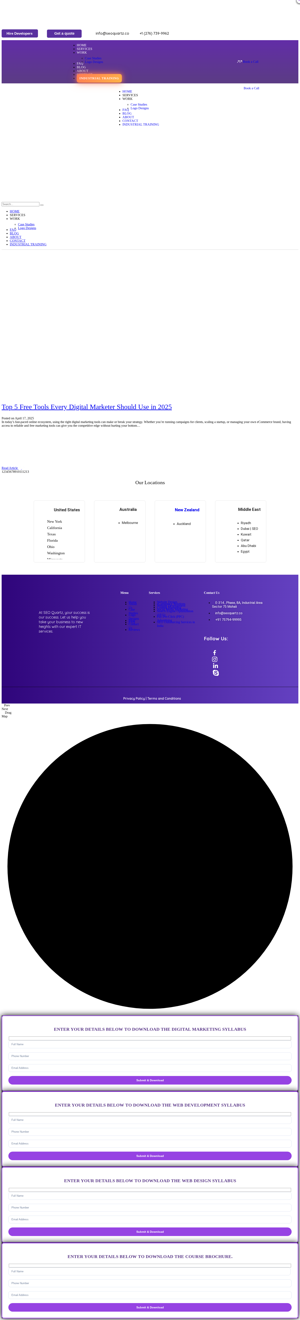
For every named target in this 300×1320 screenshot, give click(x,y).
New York (54, 521)
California (54, 528)
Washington (56, 553)
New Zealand (187, 509)
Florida (52, 540)
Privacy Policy (134, 698)
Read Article (10, 468)
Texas (51, 534)
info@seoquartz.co (112, 33)
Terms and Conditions (164, 698)
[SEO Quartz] (32, 168)
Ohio (50, 547)
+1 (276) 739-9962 (154, 33)
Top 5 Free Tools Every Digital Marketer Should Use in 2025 (87, 407)
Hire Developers (19, 33)
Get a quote (64, 33)
